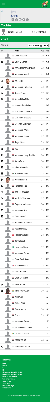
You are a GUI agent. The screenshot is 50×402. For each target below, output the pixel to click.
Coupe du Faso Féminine (9, 377)
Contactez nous (6, 388)
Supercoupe (6, 383)
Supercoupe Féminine (8, 379)
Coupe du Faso (6, 381)
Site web (13, 12)
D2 (3, 368)
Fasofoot (4, 365)
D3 (3, 370)
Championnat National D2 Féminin (12, 374)
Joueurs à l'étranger (8, 385)
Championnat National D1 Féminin (12, 372)
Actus (4, 363)
